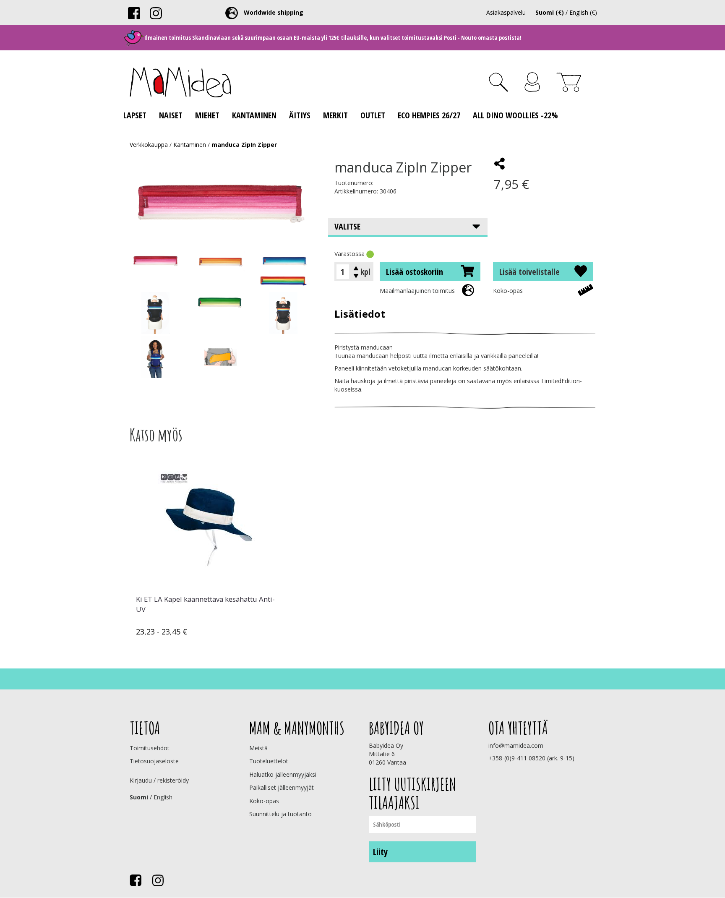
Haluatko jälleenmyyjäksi (282, 774)
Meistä (258, 748)
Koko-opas (508, 291)
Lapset (134, 115)
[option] (207, 550)
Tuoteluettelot (268, 761)
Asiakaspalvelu (506, 12)
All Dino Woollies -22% (515, 115)
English (163, 797)
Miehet (207, 115)
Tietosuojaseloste (154, 761)
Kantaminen (254, 115)
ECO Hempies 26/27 (429, 115)
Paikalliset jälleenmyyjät (281, 787)
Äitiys (299, 115)
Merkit (335, 115)
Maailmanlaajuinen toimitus (417, 291)
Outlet (372, 115)
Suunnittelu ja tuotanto (280, 814)
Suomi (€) (549, 12)
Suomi (139, 797)
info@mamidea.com (515, 745)
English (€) (583, 12)
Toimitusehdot (150, 748)
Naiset (171, 115)
